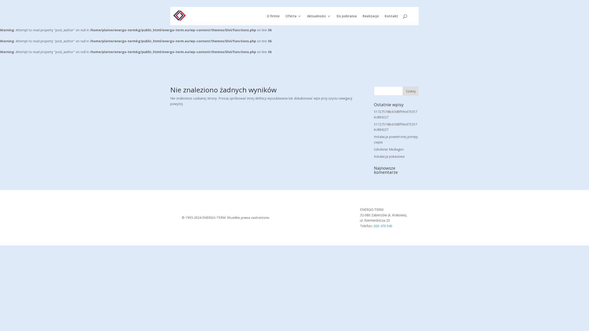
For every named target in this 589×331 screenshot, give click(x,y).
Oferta (291, 16)
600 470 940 (383, 226)
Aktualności (316, 16)
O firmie (273, 16)
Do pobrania (347, 16)
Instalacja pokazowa (389, 156)
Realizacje (371, 16)
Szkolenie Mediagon (389, 149)
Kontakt (391, 16)
